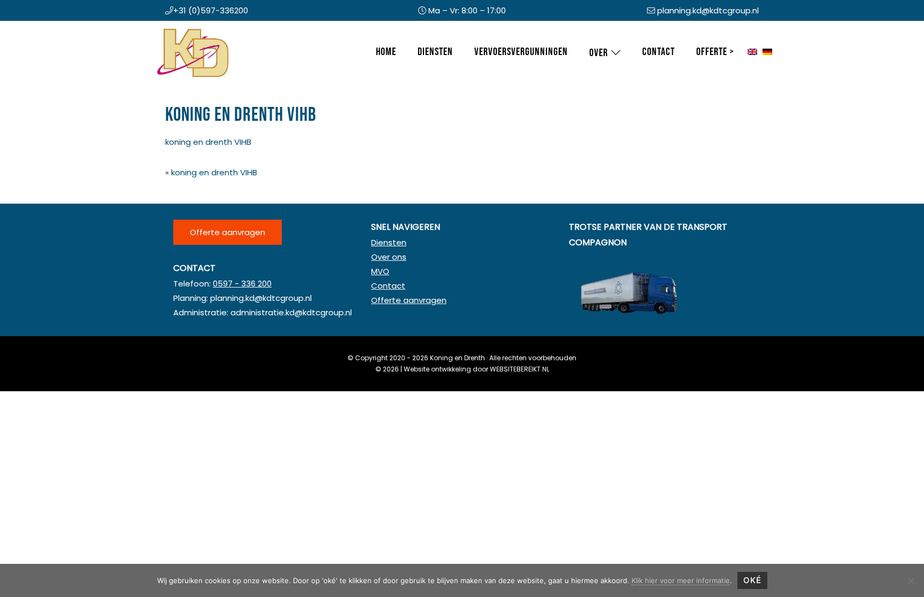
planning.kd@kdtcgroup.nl (708, 10)
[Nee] (910, 580)
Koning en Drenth (168, 31)
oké (752, 580)
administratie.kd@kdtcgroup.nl (291, 312)
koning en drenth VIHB (208, 142)
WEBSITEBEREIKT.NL (519, 369)
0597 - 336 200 (242, 283)
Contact (388, 285)
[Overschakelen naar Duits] (767, 52)
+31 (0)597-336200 (210, 10)
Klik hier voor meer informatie (681, 580)
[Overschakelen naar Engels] (752, 52)
